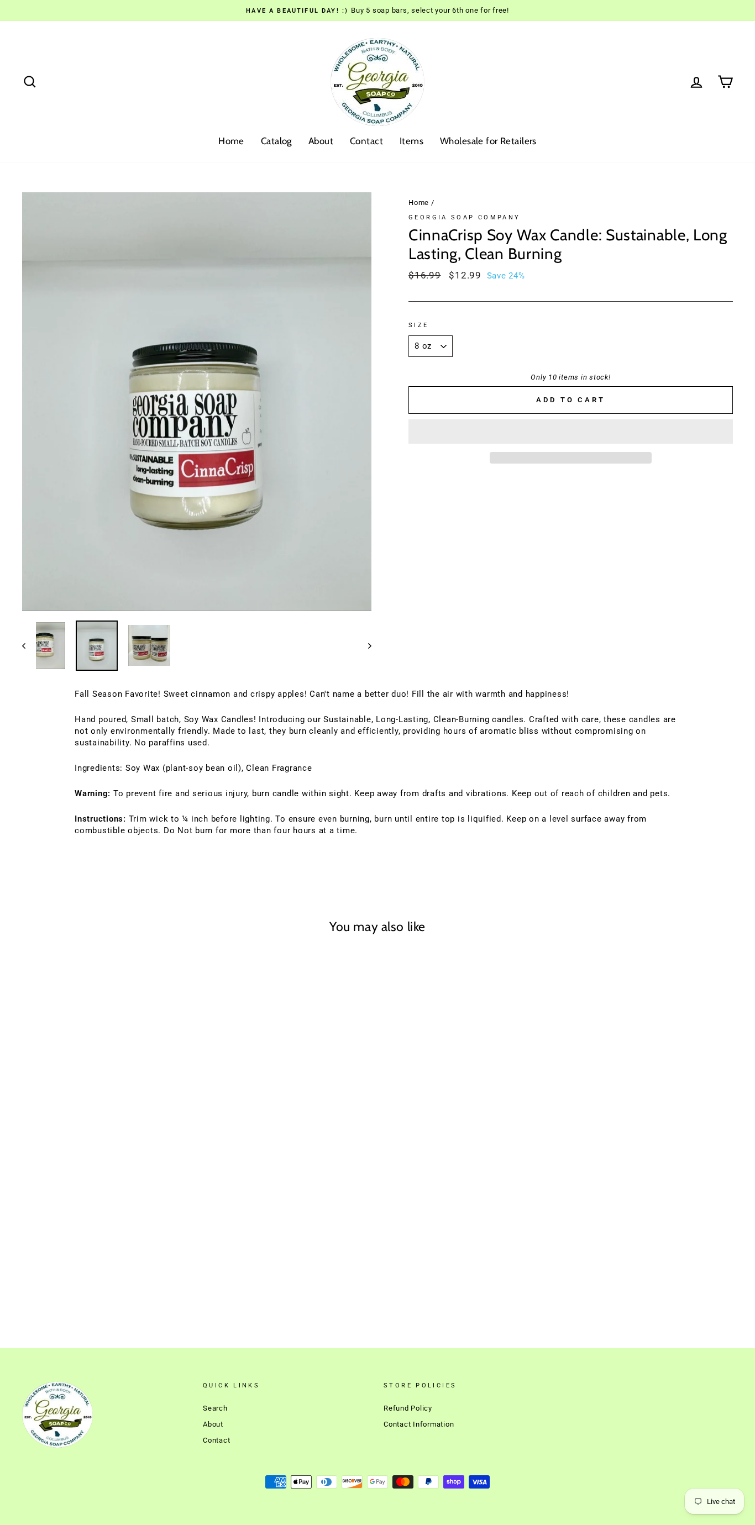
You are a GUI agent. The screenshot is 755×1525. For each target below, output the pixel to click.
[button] (570, 431)
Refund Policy (408, 1408)
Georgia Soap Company (464, 217)
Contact (366, 140)
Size (418, 325)
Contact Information (419, 1424)
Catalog (276, 140)
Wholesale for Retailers (488, 140)
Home (231, 140)
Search (215, 1408)
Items (411, 140)
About (320, 140)
